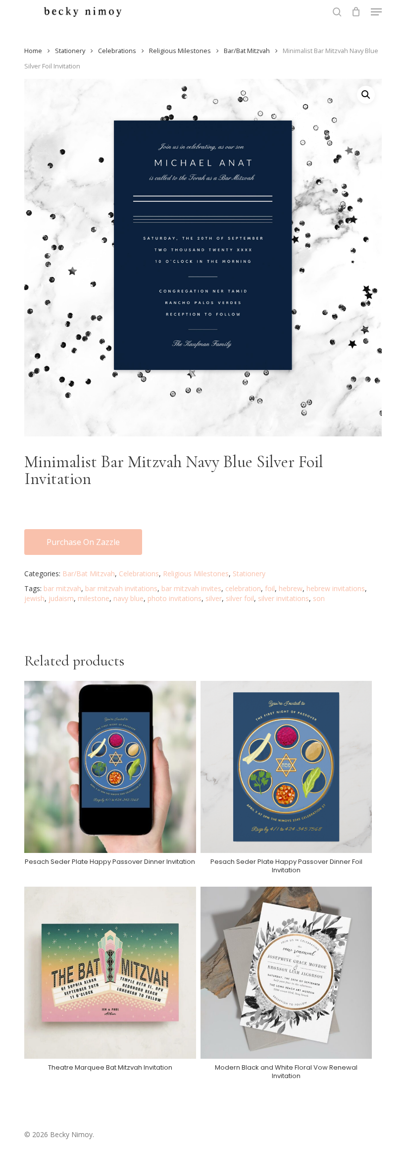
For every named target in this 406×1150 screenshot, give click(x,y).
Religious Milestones (180, 50)
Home (33, 50)
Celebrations (117, 50)
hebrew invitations (335, 588)
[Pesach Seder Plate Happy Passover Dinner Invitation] (110, 766)
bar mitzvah (62, 588)
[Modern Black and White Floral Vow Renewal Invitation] (286, 972)
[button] (376, 12)
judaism (61, 598)
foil (270, 588)
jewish (34, 598)
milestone (93, 598)
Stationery (70, 50)
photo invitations (175, 598)
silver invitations (283, 598)
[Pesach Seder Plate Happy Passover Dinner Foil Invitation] (286, 766)
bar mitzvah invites (191, 588)
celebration (243, 588)
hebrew (291, 588)
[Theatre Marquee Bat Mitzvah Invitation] (110, 972)
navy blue (128, 598)
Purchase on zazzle (83, 542)
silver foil (240, 598)
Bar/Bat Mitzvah (247, 50)
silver (213, 598)
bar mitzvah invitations (121, 588)
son (319, 598)
